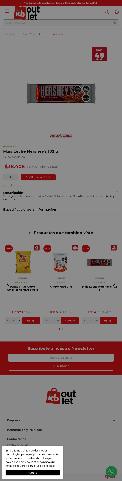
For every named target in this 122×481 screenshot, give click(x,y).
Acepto (33, 472)
